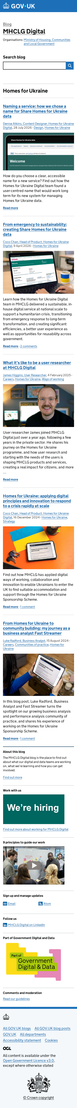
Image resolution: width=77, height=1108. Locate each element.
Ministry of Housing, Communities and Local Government (47, 42)
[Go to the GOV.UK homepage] (19, 6)
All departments (33, 1034)
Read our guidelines (16, 999)
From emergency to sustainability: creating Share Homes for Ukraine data (35, 229)
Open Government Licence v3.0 (28, 1060)
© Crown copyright (38, 1097)
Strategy (9, 521)
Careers (8, 379)
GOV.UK (9, 1034)
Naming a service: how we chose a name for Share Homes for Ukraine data (35, 111)
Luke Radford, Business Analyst (24, 641)
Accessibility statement (22, 1040)
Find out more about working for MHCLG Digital (35, 829)
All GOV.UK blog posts (52, 1028)
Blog (7, 24)
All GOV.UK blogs (17, 1028)
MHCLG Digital (24, 31)
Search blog (14, 57)
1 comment (27, 607)
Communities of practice (32, 645)
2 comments (28, 346)
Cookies (51, 1040)
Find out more (12, 777)
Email (11, 904)
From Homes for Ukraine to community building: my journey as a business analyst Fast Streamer (36, 628)
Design (38, 128)
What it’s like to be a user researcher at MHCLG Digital (37, 365)
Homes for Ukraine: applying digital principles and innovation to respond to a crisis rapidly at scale (37, 500)
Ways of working (53, 379)
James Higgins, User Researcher (24, 375)
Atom (47, 904)
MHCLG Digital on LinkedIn (26, 925)
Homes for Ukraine (57, 128)
